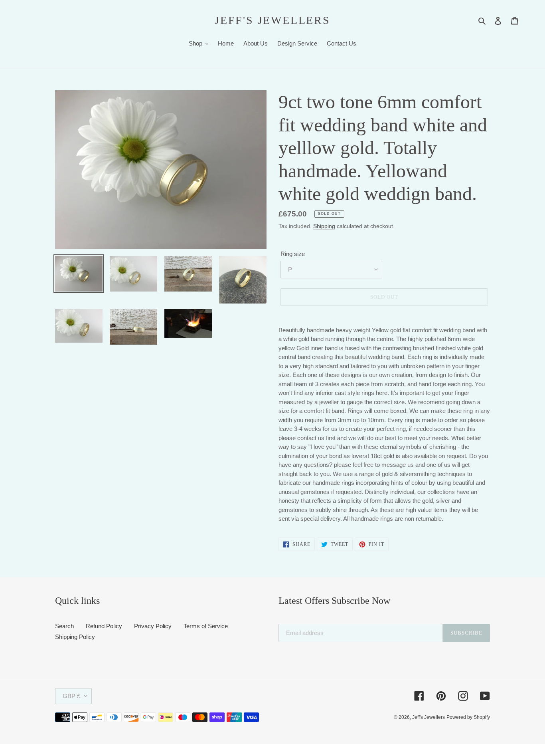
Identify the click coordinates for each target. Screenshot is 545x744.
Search (64, 626)
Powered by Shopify (468, 717)
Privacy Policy (153, 626)
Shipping (324, 226)
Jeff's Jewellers (272, 20)
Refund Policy (104, 626)
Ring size (292, 253)
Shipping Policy (75, 636)
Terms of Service (206, 626)
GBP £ (71, 695)
